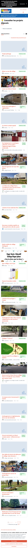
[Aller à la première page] (10, 11)
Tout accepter (14, 541)
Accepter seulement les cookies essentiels (14, 543)
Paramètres (14, 546)
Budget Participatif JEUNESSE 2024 (9, 15)
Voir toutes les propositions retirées (8, 529)
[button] (24, 33)
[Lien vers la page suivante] (19, 522)
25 (18, 524)
